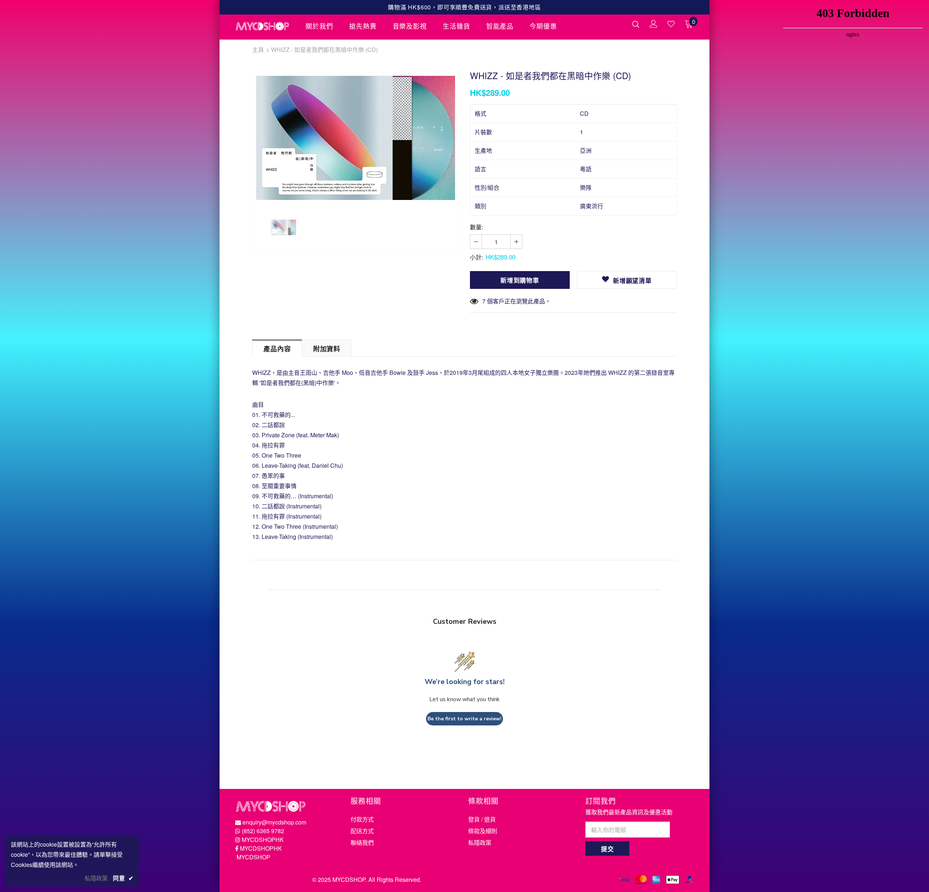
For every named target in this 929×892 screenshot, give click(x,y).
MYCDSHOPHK (263, 839)
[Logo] (265, 26)
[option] (355, 138)
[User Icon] (654, 24)
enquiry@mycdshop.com (274, 822)
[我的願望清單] (671, 24)
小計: (476, 257)
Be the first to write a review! (464, 718)
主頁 (258, 49)
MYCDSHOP (253, 857)
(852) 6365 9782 (263, 831)
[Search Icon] (635, 24)
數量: (476, 227)
